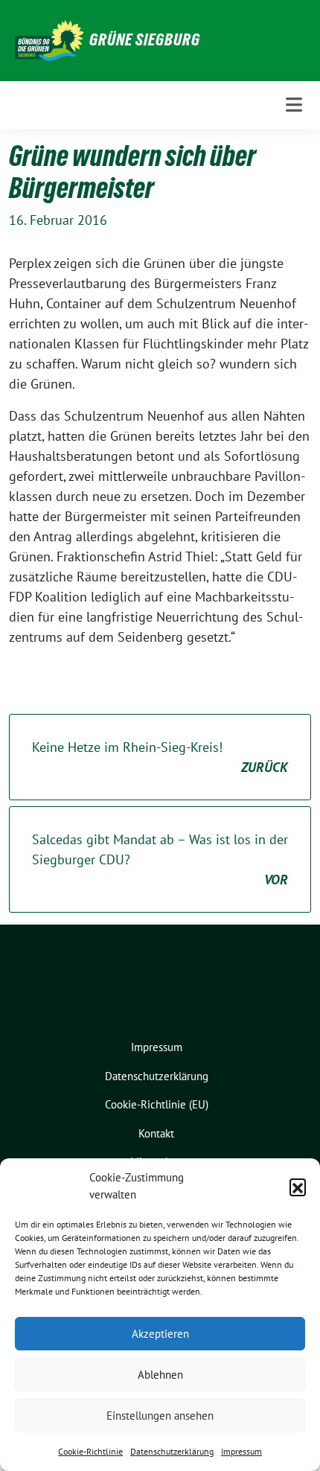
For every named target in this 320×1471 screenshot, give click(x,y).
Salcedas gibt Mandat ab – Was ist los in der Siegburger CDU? (160, 859)
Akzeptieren (160, 1334)
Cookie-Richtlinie (90, 1451)
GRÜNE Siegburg (144, 39)
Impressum (241, 1451)
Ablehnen (160, 1375)
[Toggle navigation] (294, 104)
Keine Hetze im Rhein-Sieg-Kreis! (160, 757)
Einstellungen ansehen (160, 1415)
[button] (297, 1186)
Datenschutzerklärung (172, 1451)
